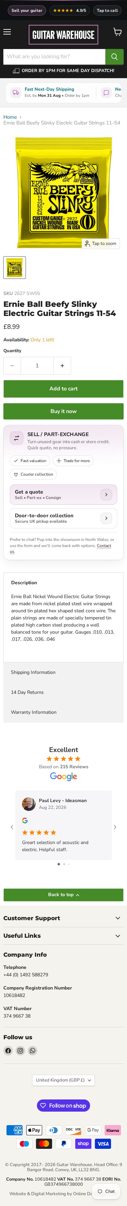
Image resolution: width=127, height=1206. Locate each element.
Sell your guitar (27, 10)
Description (24, 582)
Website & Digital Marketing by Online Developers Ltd (63, 1194)
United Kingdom (60, 1080)
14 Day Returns (27, 692)
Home (10, 117)
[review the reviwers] (25, 822)
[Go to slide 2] (64, 864)
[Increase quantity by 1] (62, 365)
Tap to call (107, 10)
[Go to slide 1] (59, 864)
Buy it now (63, 411)
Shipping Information (33, 672)
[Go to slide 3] (68, 864)
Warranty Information (34, 712)
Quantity (12, 351)
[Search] (114, 57)
